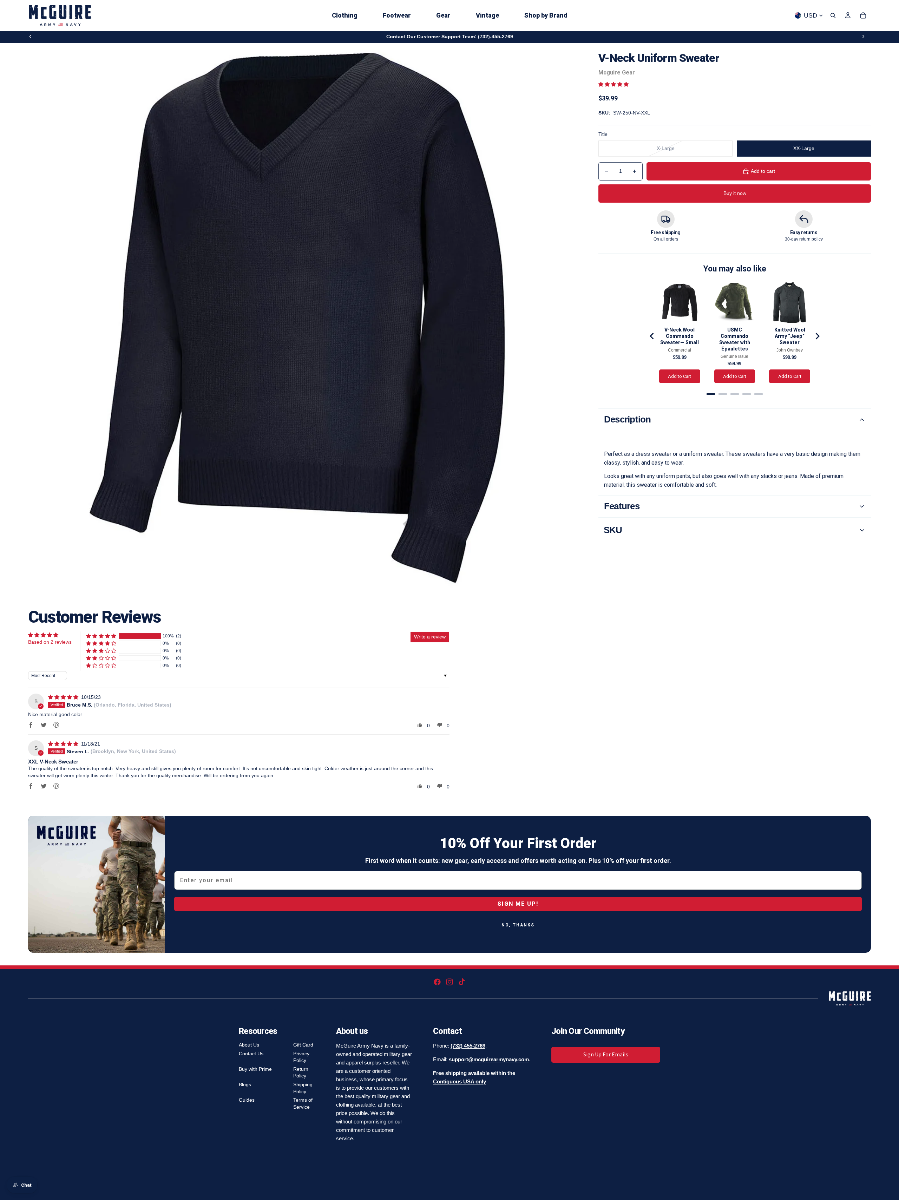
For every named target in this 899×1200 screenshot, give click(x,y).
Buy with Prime (255, 1069)
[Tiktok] (462, 982)
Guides (247, 1100)
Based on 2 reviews (50, 642)
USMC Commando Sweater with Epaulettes (734, 339)
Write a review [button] (430, 637)
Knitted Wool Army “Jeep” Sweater (789, 336)
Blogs (245, 1084)
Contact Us (251, 1053)
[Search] (833, 15)
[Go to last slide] (652, 336)
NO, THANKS (517, 925)
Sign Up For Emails (605, 1054)
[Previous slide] (30, 36)
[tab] (711, 394)
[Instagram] (449, 982)
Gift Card (303, 1045)
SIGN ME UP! (518, 903)
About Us (249, 1045)
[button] (613, 84)
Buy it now (734, 193)
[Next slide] (863, 36)
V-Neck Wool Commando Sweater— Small (679, 336)
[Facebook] (437, 982)
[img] (64, 697)
